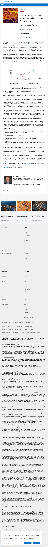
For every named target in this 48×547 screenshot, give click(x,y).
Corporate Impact (27, 289)
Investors (25, 281)
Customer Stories (27, 291)
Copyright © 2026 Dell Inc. (7, 326)
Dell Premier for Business (17, 322)
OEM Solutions (5, 304)
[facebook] (21, 38)
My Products (26, 237)
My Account (26, 230)
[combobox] (28, 2)
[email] (27, 38)
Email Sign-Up (26, 307)
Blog (25, 299)
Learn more (5, 167)
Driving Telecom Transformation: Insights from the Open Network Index (8, 216)
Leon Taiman (24, 220)
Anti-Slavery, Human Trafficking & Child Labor (30, 332)
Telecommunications (5, 212)
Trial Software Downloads (28, 317)
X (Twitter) (26, 255)
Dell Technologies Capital (28, 278)
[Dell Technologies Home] (9, 1)
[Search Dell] (37, 2)
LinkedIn (25, 258)
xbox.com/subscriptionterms (8, 438)
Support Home (5, 250)
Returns (3, 255)
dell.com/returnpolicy (29, 339)
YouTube (25, 263)
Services (3, 281)
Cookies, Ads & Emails (28, 329)
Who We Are (26, 273)
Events (25, 304)
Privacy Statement (28, 326)
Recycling (25, 286)
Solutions (4, 278)
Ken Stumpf (40, 220)
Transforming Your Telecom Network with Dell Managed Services (22, 216)
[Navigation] (1, 1)
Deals (3, 284)
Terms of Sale (19, 326)
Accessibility (15, 332)
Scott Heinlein (9, 220)
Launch (34, 212)
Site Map (4, 229)
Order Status (26, 232)
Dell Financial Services (30, 322)
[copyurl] (30, 38)
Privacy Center (26, 312)
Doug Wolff (23, 29)
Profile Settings (27, 235)
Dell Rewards (26, 302)
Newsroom (26, 284)
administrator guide (12, 417)
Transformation (23, 9)
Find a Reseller (5, 302)
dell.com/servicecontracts (8, 357)
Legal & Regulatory (6, 332)
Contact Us (26, 253)
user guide (27, 416)
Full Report (36, 392)
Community (26, 250)
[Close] (40, 532)
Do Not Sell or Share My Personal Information (11, 329)
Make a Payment (27, 240)
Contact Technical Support (7, 253)
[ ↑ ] (13, 357)
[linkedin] (24, 38)
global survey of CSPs (27, 45)
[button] (43, 1)
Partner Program (5, 307)
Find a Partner (4, 299)
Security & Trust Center (28, 314)
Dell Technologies (6, 322)
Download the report (27, 163)
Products (4, 276)
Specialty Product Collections (29, 309)
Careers (25, 276)
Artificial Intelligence (6, 273)
